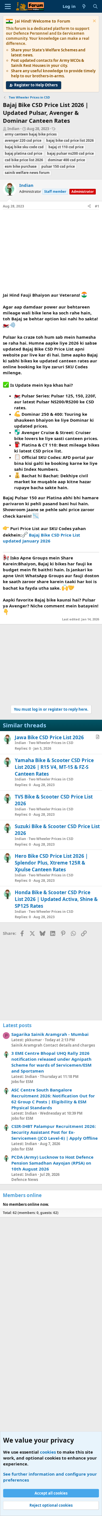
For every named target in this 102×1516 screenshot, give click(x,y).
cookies (48, 1452)
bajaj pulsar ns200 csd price (70, 153)
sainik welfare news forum (27, 172)
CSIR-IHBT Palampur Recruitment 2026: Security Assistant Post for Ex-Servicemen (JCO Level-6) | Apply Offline (54, 1132)
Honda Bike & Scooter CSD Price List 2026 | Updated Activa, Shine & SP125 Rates (56, 899)
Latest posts (17, 1025)
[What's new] (84, 6)
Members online (22, 1195)
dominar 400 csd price (66, 159)
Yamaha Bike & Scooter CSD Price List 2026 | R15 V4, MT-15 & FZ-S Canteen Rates (54, 767)
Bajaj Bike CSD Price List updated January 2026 (41, 538)
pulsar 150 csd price (58, 166)
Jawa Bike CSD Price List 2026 (49, 737)
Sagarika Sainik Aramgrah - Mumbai (50, 1034)
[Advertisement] (51, 252)
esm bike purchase (21, 166)
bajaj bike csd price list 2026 (70, 140)
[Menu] (7, 6)
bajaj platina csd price (23, 153)
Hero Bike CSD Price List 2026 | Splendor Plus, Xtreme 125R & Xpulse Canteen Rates (51, 863)
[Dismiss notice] (93, 22)
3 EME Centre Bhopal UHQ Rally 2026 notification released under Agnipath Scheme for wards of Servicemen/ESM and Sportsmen (51, 1062)
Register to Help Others (36, 84)
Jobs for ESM (22, 1081)
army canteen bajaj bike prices (31, 134)
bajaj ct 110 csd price (66, 147)
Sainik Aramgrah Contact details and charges (53, 1045)
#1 (97, 206)
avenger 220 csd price (23, 140)
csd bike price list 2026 (24, 159)
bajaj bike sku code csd (24, 147)
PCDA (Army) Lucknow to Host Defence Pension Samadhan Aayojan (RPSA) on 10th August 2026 (52, 1163)
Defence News (24, 1179)
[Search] (95, 6)
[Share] (89, 206)
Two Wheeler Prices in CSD (51, 742)
